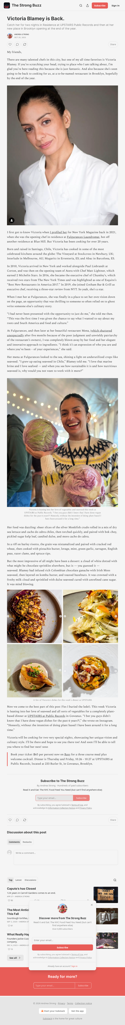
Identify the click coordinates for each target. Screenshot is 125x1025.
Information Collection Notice (61, 957)
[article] (62, 895)
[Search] (81, 5)
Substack (47, 1018)
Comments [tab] (14, 842)
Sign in (116, 5)
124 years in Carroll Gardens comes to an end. (31, 892)
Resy (67, 754)
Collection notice (83, 1003)
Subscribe (99, 5)
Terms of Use (77, 954)
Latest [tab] (18, 880)
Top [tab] (10, 880)
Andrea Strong (21, 34)
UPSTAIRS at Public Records (46, 716)
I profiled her (58, 232)
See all (13, 957)
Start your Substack (54, 1010)
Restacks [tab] (27, 842)
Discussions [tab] (30, 880)
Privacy (61, 1003)
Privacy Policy (85, 957)
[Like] (10, 44)
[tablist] (20, 842)
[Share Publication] (87, 5)
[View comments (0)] (17, 44)
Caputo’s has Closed (21, 888)
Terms (70, 1003)
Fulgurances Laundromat (83, 237)
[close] (91, 904)
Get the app (77, 1010)
